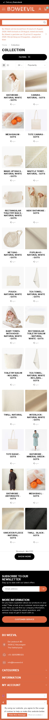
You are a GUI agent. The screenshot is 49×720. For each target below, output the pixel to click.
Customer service (24, 619)
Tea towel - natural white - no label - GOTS (36, 377)
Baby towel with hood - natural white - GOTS (13, 335)
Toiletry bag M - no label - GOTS (13, 375)
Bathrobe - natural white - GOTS (13, 97)
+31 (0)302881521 (16, 654)
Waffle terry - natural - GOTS (36, 172)
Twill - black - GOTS (36, 534)
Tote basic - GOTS (13, 455)
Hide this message (17, 714)
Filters (23, 57)
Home (4, 45)
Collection (15, 45)
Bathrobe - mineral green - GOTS (36, 456)
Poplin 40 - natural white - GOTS (36, 255)
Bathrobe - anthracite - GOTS (13, 496)
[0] (45, 9)
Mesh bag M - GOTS (13, 135)
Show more (24, 556)
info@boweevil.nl (15, 662)
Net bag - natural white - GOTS (13, 255)
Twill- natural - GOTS (13, 416)
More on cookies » (35, 715)
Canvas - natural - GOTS (36, 96)
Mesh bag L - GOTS (36, 494)
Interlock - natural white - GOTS (36, 417)
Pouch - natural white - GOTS (13, 294)
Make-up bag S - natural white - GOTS (13, 174)
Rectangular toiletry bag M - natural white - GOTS (36, 335)
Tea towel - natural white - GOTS (36, 294)
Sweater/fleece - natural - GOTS (12, 535)
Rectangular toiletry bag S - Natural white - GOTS (13, 214)
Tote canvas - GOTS (36, 135)
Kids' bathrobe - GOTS (36, 211)
